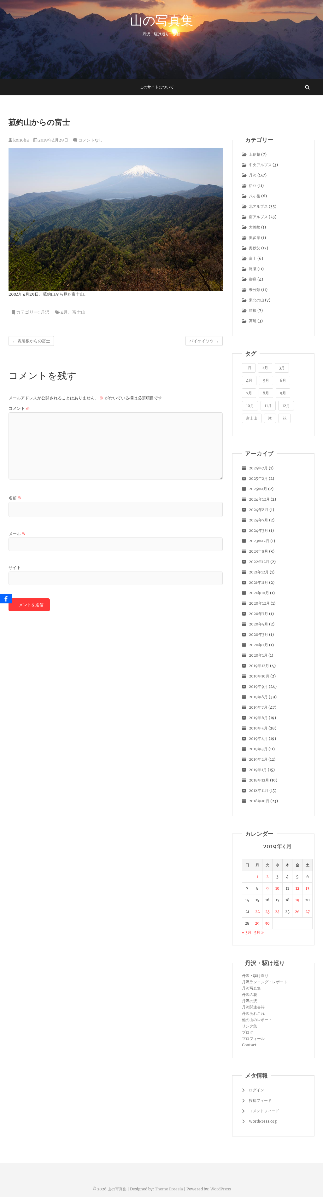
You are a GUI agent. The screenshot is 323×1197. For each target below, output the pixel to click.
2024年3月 (258, 530)
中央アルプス (260, 164)
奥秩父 (254, 248)
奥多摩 (254, 237)
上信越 (254, 154)
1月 (248, 367)
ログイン (256, 1090)
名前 (15, 498)
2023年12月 (259, 540)
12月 (286, 405)
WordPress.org (263, 1121)
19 (297, 900)
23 (267, 911)
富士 (252, 258)
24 (277, 911)
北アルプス (258, 206)
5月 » (259, 932)
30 (267, 923)
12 (297, 888)
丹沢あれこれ (253, 1013)
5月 (266, 380)
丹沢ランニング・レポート (264, 981)
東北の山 (256, 300)
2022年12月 (259, 561)
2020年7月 (258, 613)
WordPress (220, 1189)
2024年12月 (259, 499)
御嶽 (252, 279)
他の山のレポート (257, 1019)
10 (277, 888)
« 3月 (246, 932)
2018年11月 (258, 790)
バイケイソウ (204, 341)
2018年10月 (259, 801)
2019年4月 (258, 738)
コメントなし (90, 140)
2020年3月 (258, 634)
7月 (249, 393)
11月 (268, 405)
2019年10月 (259, 676)
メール (17, 534)
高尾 (252, 320)
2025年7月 (258, 468)
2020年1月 (258, 655)
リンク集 (249, 1026)
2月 (265, 367)
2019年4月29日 (52, 140)
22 (257, 911)
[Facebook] (6, 598)
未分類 (254, 289)
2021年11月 (258, 582)
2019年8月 (258, 696)
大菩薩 (254, 227)
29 (257, 923)
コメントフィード (264, 1110)
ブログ (247, 1032)
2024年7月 (258, 520)
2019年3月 (258, 749)
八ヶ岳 (254, 196)
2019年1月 (258, 769)
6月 (283, 380)
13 (307, 888)
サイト (15, 567)
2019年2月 (258, 759)
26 (297, 911)
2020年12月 (259, 603)
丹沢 (45, 312)
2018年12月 (259, 780)
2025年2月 (258, 478)
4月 (64, 312)
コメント (19, 408)
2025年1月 (258, 488)
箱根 (252, 310)
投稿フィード (260, 1100)
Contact (249, 1045)
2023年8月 (258, 551)
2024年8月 (258, 509)
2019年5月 (258, 728)
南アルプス (258, 216)
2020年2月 (258, 644)
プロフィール (253, 1038)
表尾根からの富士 (31, 341)
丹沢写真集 (251, 988)
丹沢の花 (249, 994)
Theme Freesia (169, 1189)
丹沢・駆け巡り (255, 975)
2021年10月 (259, 592)
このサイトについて (157, 87)
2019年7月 (258, 707)
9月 (283, 393)
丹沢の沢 (249, 1000)
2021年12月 (259, 572)
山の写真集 (161, 20)
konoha (20, 140)
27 (307, 911)
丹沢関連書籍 (253, 1007)
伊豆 (252, 185)
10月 (250, 405)
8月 (266, 393)
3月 (282, 367)
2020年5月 (258, 624)
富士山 (78, 312)
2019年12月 (259, 665)
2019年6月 (258, 717)
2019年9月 (258, 686)
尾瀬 (252, 268)
